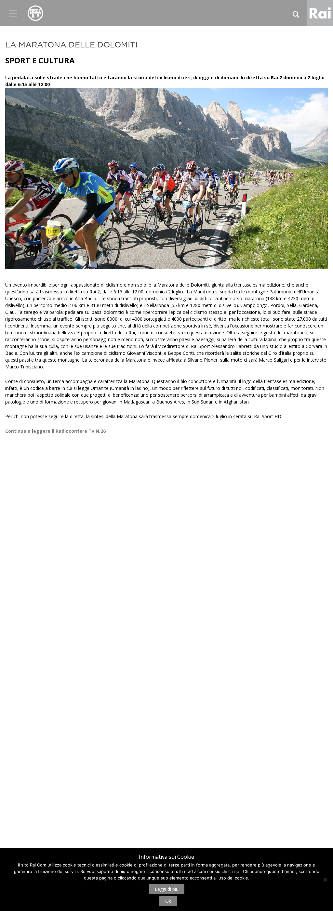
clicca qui (231, 871)
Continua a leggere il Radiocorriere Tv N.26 (55, 431)
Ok (168, 901)
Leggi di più (167, 889)
